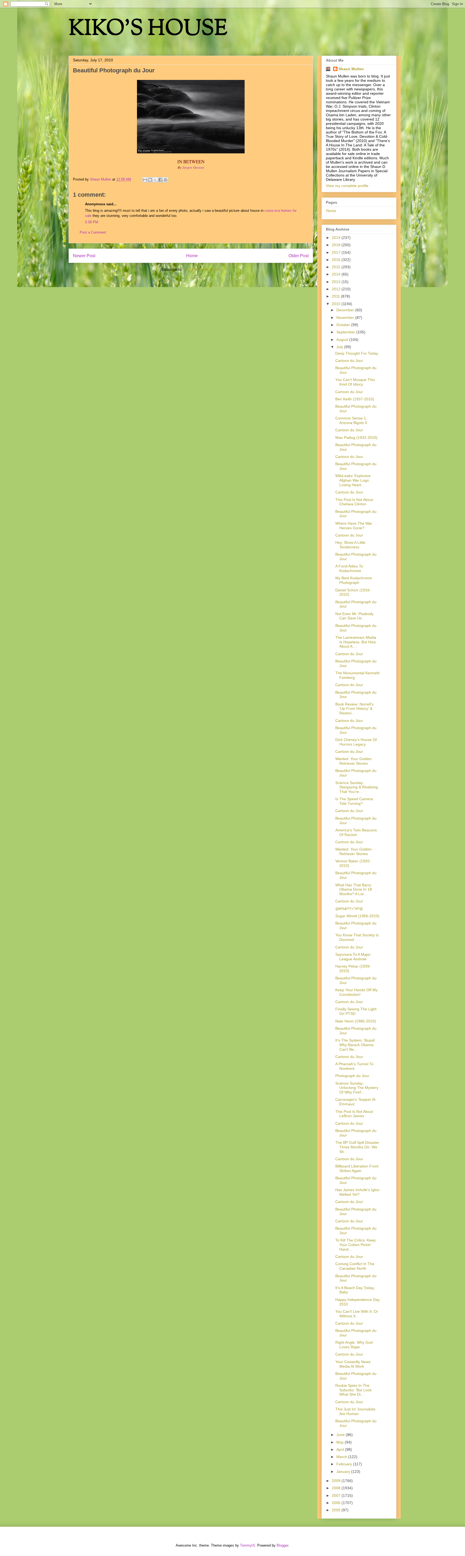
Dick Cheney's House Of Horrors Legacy (356, 742)
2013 (336, 282)
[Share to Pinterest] (165, 179)
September (346, 332)
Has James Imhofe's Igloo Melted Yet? (357, 1192)
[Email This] (145, 179)
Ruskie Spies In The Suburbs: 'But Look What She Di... (353, 1390)
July (340, 347)
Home (192, 255)
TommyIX (247, 1545)
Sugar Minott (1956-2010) (357, 916)
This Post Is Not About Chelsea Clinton (354, 502)
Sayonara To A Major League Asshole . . (353, 956)
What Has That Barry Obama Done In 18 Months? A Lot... (353, 889)
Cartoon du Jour (349, 360)
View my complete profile (347, 186)
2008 (336, 1488)
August (342, 339)
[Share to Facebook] (160, 179)
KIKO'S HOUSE (148, 29)
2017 (336, 252)
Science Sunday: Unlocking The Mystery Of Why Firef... (356, 1088)
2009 (336, 1481)
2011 (336, 296)
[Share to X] (155, 179)
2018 (336, 245)
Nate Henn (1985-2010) (355, 1021)
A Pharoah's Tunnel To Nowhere (354, 1066)
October (343, 325)
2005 (336, 1510)
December (345, 310)
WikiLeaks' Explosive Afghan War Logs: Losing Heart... (353, 480)
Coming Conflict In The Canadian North (354, 1266)
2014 (336, 274)
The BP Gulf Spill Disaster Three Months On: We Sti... (357, 1147)
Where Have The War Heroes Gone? (353, 525)
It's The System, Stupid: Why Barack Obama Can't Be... (355, 1045)
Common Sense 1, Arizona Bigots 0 (351, 420)
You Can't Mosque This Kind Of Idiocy (355, 381)
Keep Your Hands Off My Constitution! (356, 992)
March (342, 1457)
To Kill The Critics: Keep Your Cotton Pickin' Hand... (355, 1244)
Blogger (282, 1545)
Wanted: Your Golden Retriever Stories (353, 761)
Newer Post (84, 255)
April (340, 1449)
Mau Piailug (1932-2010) (356, 437)
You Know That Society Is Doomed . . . (357, 937)
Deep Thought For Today (356, 353)
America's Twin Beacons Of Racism (356, 832)
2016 (336, 259)
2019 (336, 237)
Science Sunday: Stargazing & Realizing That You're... (356, 787)
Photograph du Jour (352, 1076)
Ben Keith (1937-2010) (354, 399)
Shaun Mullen (351, 69)
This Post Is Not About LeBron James (354, 1113)
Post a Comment (93, 232)
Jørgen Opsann (193, 167)
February (344, 1464)
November (345, 317)
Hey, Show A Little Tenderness (350, 544)
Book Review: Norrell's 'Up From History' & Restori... (354, 708)
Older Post (298, 255)
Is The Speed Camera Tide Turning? (354, 801)
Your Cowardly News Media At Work (353, 1364)
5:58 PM (91, 222)
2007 (336, 1495)
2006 (336, 1503)
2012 (336, 289)
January (343, 1471)
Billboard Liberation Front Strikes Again (356, 1168)
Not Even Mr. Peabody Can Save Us (354, 616)
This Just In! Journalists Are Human (355, 1411)
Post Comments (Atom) (201, 269)
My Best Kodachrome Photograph (353, 580)
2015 (336, 267)
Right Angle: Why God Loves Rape (354, 1344)
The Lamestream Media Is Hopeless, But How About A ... (355, 642)
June (341, 1434)
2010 (336, 304)
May (340, 1442)
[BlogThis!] (150, 179)
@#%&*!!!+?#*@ (349, 908)
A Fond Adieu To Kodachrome (349, 568)
